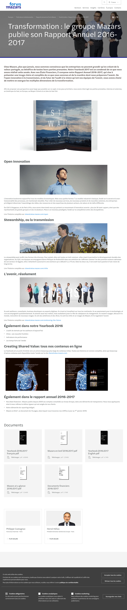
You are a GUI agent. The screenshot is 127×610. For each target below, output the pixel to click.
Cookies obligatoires (17, 593)
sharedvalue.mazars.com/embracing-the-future (43, 320)
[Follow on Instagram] (73, 557)
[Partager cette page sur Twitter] (117, 17)
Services (86, 7)
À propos (109, 7)
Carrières (101, 7)
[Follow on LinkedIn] (64, 557)
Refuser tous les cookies (113, 581)
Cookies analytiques (49, 593)
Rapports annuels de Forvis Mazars (46, 17)
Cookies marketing (82, 593)
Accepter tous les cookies (112, 575)
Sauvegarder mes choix (113, 596)
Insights (93, 7)
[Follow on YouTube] (78, 557)
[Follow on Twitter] (69, 557)
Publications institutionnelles (24, 17)
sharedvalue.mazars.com (58, 353)
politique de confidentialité (69, 582)
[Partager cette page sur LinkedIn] (113, 17)
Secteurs (77, 7)
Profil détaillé (13, 539)
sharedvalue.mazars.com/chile (36, 268)
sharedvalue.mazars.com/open (36, 214)
